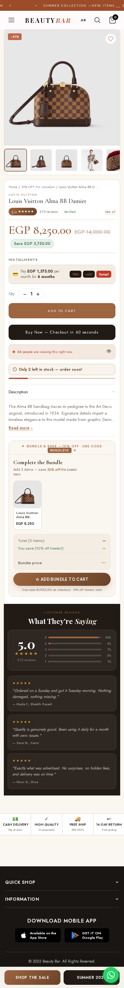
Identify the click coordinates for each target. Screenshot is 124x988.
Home (13, 186)
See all (110, 211)
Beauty (48, 20)
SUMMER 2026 (91, 977)
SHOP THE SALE (32, 977)
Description (18, 392)
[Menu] (11, 20)
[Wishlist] (110, 38)
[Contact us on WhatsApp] (111, 975)
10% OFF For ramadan (38, 186)
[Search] (97, 20)
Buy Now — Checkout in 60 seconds (61, 332)
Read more (19, 428)
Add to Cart (62, 310)
